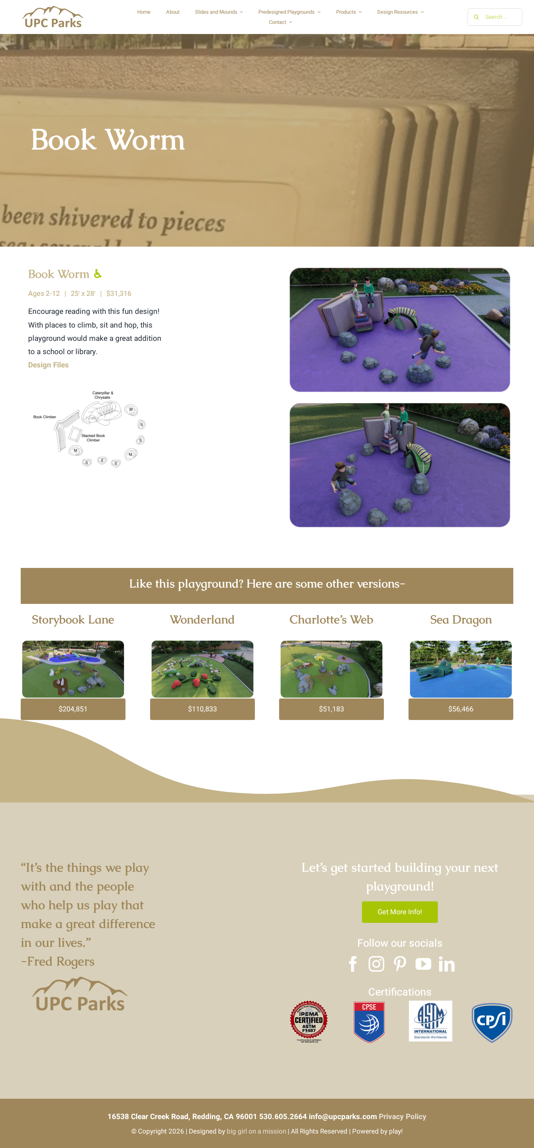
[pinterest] (400, 964)
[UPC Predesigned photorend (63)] (461, 643)
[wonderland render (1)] (202, 643)
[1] (369, 1004)
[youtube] (423, 964)
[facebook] (353, 964)
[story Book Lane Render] (73, 643)
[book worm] (98, 375)
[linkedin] (447, 964)
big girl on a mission (256, 1131)
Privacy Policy (402, 1116)
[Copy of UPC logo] (52, 7)
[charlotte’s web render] (331, 643)
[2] (430, 1004)
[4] (308, 1004)
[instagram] (376, 964)
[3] (492, 1004)
